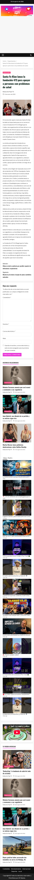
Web (4, 338)
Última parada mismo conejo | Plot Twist (15, 556)
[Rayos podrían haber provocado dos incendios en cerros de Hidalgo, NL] (17, 845)
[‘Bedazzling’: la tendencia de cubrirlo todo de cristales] (17, 759)
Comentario (7, 297)
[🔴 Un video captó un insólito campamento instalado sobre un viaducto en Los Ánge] (17, 685)
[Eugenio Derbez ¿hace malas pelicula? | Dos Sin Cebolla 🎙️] (17, 508)
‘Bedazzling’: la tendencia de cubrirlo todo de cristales (17, 772)
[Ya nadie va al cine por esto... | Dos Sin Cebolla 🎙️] (17, 606)
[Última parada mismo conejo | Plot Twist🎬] (17, 547)
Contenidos (6, 869)
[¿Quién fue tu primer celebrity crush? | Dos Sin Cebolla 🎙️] (17, 587)
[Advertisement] (17, 33)
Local (6, 852)
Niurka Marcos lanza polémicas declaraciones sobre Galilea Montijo (14, 446)
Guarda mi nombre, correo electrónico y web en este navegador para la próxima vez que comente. (17, 348)
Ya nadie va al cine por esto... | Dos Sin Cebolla (17, 615)
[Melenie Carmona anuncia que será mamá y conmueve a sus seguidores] (17, 375)
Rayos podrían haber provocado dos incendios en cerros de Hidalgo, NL (15, 858)
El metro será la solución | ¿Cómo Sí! (14, 576)
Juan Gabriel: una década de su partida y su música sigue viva (16, 417)
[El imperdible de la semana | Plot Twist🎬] (17, 666)
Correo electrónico (9, 331)
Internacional (26, 869)
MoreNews (12, 878)
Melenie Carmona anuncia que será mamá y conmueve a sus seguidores (16, 388)
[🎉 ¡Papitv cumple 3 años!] (17, 646)
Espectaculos (6, 72)
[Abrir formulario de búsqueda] (31, 55)
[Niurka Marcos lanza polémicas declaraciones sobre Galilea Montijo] (17, 433)
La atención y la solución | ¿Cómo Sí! (14, 714)
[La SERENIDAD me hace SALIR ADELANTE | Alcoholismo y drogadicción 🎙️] (17, 468)
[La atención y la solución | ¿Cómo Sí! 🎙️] (17, 705)
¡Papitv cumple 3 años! (11, 655)
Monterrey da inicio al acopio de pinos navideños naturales (17, 274)
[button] (3, 55)
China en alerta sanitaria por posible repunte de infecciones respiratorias (17, 265)
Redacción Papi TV (8, 91)
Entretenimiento (9, 766)
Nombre (6, 324)
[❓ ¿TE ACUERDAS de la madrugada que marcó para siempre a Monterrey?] (17, 488)
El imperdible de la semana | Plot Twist (15, 674)
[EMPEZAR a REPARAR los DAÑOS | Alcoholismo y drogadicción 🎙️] (17, 626)
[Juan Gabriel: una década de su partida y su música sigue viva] (17, 404)
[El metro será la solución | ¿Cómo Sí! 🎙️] (17, 567)
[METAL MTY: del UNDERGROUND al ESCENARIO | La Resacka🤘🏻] (17, 527)
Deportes (14, 871)
